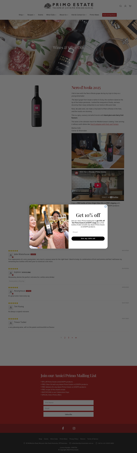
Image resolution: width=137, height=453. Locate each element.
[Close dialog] (106, 206)
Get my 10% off (88, 238)
